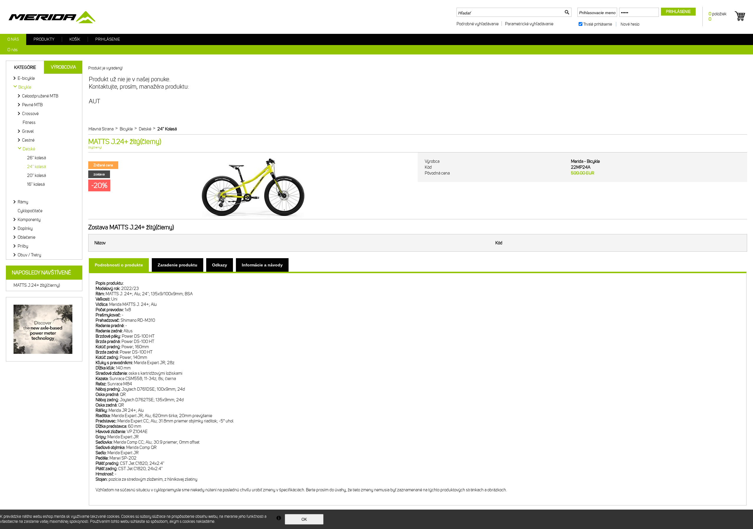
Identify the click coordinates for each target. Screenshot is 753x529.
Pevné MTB (32, 104)
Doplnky (25, 228)
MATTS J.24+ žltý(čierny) (37, 285)
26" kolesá (36, 157)
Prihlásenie (107, 39)
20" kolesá (36, 175)
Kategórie (25, 67)
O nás (13, 39)
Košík (74, 39)
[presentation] (119, 265)
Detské (29, 149)
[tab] (119, 265)
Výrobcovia (63, 67)
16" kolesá (36, 184)
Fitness (29, 122)
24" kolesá (36, 166)
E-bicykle (26, 78)
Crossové (30, 113)
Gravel (28, 131)
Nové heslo (630, 24)
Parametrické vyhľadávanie (529, 23)
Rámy (23, 202)
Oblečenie (26, 237)
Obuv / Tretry (29, 255)
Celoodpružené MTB (40, 96)
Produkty (44, 39)
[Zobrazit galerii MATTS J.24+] (252, 218)
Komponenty (29, 219)
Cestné (28, 140)
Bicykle (24, 87)
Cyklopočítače (30, 210)
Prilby (23, 246)
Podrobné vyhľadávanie (478, 23)
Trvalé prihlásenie (597, 24)
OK (304, 519)
